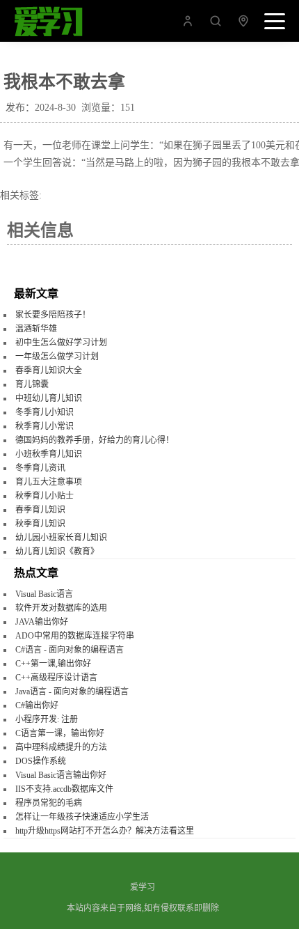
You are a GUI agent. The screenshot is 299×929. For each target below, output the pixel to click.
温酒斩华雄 (36, 329)
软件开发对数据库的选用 (61, 608)
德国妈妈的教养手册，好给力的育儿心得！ (94, 440)
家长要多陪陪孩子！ (52, 315)
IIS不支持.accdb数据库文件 (64, 789)
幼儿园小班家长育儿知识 (61, 537)
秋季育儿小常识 (44, 426)
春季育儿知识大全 (48, 370)
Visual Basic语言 (44, 594)
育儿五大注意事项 (48, 482)
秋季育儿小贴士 (44, 496)
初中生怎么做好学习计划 (61, 343)
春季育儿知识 (40, 510)
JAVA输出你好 (41, 622)
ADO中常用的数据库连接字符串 (74, 636)
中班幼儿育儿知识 (48, 398)
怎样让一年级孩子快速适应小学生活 (82, 817)
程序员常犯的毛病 (48, 803)
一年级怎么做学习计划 (57, 356)
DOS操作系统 (40, 761)
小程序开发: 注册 (46, 719)
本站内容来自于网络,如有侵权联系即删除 (143, 908)
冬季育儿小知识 (44, 412)
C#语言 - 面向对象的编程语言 (69, 650)
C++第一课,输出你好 (53, 664)
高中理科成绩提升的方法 (61, 747)
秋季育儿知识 (40, 524)
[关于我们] (188, 24)
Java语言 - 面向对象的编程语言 (72, 691)
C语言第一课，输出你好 (59, 733)
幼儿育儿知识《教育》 (57, 551)
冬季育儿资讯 (40, 468)
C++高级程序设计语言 (56, 677)
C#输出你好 (36, 705)
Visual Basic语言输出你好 (60, 775)
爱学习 (142, 887)
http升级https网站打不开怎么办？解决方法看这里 (104, 831)
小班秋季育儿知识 (48, 454)
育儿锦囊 (32, 384)
